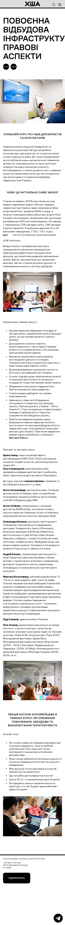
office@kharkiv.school (15, 865)
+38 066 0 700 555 (12, 863)
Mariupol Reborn (18, 437)
